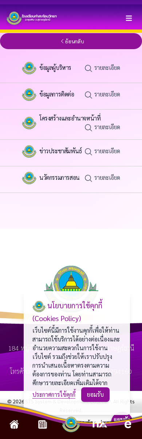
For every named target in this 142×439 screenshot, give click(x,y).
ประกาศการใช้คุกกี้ (53, 394)
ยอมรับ (95, 394)
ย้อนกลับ (74, 41)
